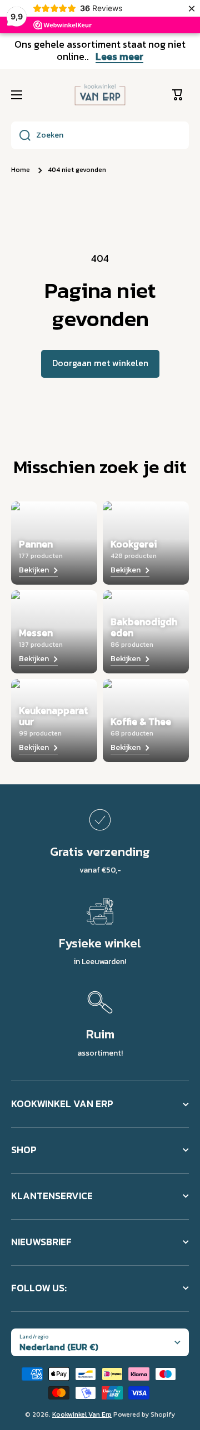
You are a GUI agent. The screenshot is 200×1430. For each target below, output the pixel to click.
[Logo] (100, 95)
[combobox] (100, 135)
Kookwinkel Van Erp (82, 1414)
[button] (180, 94)
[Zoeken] (21, 135)
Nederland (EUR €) (58, 1346)
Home (20, 170)
